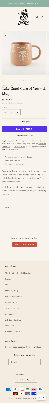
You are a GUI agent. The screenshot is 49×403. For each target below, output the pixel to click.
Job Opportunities (13, 320)
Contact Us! (10, 314)
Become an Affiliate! (13, 331)
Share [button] (7, 207)
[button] (5, 17)
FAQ (6, 285)
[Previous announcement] (5, 3)
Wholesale (9, 326)
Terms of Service (12, 308)
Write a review (24, 244)
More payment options (24, 135)
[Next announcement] (44, 3)
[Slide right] (30, 80)
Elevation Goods (20, 398)
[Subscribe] (37, 362)
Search (8, 279)
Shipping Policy (11, 290)
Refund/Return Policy (14, 296)
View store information (14, 164)
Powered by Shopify (33, 398)
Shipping (4, 103)
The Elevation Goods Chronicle (18, 273)
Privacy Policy (11, 302)
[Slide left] (19, 80)
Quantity (5, 107)
